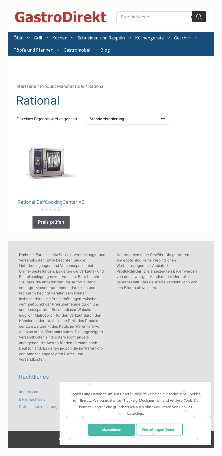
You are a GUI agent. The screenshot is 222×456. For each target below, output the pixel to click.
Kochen (59, 38)
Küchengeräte (149, 38)
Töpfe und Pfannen (33, 50)
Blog (105, 50)
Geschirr (182, 38)
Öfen (19, 38)
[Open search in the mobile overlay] (161, 16)
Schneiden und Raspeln (101, 38)
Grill (38, 38)
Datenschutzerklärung (38, 406)
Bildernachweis (32, 399)
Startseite (26, 86)
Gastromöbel (77, 50)
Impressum (28, 392)
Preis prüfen (51, 222)
